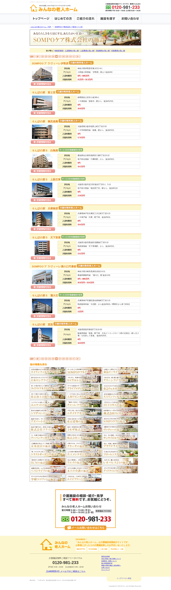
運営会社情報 (105, 556)
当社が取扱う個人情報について (111, 558)
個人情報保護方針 (106, 563)
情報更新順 (58, 51)
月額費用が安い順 (103, 51)
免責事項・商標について (109, 561)
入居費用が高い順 (87, 51)
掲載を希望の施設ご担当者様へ (111, 565)
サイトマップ (105, 570)
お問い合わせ (105, 567)
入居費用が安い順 (72, 51)
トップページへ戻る (124, 578)
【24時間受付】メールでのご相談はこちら (65, 571)
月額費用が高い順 (118, 51)
